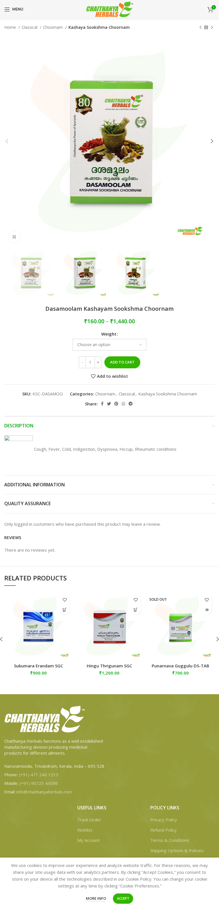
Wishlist (84, 830)
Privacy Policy (163, 819)
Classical (30, 27)
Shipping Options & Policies (177, 850)
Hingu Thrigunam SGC (109, 666)
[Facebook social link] (102, 403)
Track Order (89, 819)
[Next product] (212, 27)
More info (96, 898)
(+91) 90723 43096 (38, 783)
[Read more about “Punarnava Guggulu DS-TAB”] (207, 610)
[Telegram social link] (130, 403)
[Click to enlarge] (14, 237)
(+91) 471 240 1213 (38, 774)
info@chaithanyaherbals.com (44, 792)
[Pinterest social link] (116, 403)
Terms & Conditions (169, 840)
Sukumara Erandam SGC (38, 666)
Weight (108, 334)
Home (10, 27)
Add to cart (122, 362)
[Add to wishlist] (65, 600)
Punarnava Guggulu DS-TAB (180, 666)
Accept (123, 898)
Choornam (53, 27)
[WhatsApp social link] (123, 403)
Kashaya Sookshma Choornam (99, 27)
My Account (88, 840)
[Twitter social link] (109, 403)
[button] (65, 610)
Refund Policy (163, 830)
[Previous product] (200, 27)
